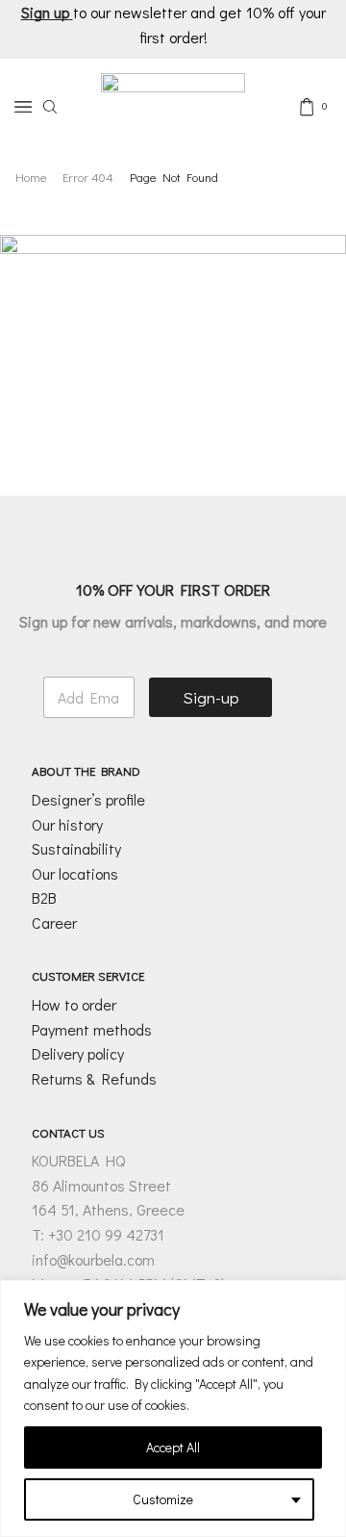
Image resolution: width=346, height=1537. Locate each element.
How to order (74, 1004)
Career (54, 922)
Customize (163, 1499)
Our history (67, 824)
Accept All (173, 1447)
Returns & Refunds (94, 1078)
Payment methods (92, 1029)
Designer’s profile (88, 799)
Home (31, 176)
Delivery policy (78, 1053)
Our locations (75, 873)
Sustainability (76, 848)
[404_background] (173, 332)
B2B (44, 897)
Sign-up (211, 697)
